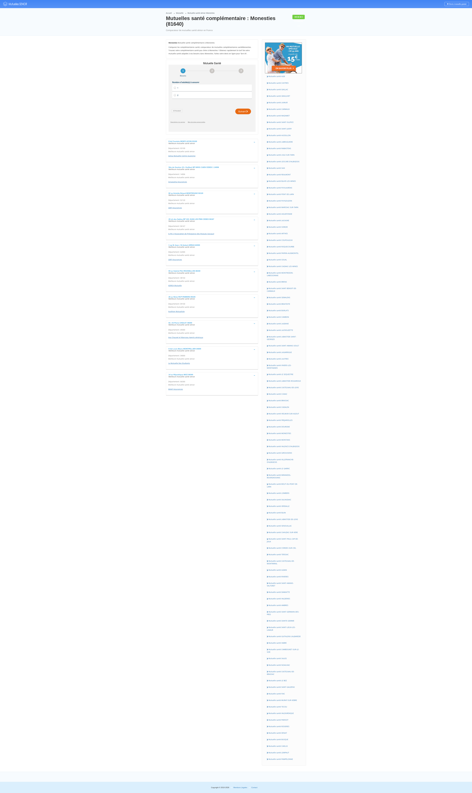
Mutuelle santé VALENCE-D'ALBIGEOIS (284, 446)
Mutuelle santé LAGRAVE (278, 323)
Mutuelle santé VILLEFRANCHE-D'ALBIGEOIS (280, 460)
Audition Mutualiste (176, 311)
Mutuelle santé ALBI (276, 76)
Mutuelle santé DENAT (277, 733)
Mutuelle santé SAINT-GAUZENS (281, 687)
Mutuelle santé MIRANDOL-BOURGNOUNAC (279, 476)
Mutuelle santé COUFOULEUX (280, 240)
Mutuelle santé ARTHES (278, 233)
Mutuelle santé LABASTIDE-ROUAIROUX (284, 381)
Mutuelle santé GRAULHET (279, 96)
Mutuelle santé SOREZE (278, 227)
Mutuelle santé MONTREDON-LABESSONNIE (280, 274)
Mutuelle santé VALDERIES (279, 598)
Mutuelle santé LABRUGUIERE (280, 142)
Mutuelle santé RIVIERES (278, 576)
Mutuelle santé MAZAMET (279, 115)
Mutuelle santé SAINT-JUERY (280, 129)
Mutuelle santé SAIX (276, 168)
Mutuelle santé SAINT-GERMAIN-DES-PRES (283, 613)
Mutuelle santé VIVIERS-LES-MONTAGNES (279, 366)
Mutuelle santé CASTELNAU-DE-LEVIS (283, 387)
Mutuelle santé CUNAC (277, 394)
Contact (254, 787)
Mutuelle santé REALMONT (279, 174)
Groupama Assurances (177, 182)
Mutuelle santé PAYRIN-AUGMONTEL (283, 253)
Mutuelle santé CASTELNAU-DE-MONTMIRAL (281, 562)
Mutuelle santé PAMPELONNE (280, 759)
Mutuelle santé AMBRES (278, 605)
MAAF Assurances (175, 389)
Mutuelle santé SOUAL (277, 260)
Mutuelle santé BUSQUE (278, 739)
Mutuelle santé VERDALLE (278, 506)
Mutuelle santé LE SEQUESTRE (280, 374)
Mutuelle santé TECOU (277, 707)
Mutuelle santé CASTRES (278, 83)
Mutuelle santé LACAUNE (278, 220)
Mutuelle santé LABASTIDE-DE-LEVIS (283, 519)
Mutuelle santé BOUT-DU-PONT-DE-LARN (282, 485)
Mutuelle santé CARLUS (278, 746)
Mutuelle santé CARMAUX (279, 109)
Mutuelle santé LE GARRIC (279, 468)
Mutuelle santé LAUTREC (278, 359)
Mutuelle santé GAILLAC (278, 89)
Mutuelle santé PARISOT (278, 720)
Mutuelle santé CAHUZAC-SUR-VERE (283, 532)
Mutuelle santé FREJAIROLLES (280, 420)
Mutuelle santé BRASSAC (278, 400)
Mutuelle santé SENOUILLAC (280, 526)
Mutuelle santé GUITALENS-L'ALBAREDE (284, 636)
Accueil (169, 13)
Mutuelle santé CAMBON (278, 317)
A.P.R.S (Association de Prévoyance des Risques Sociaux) (191, 234)
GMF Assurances (175, 208)
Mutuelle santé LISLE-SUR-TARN (281, 155)
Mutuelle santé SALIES (277, 658)
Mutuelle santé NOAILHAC (279, 665)
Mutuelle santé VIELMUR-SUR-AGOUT (283, 413)
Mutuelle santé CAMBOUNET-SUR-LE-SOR (283, 650)
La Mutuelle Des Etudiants (179, 363)
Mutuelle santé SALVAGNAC (279, 499)
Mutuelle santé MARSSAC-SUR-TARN (283, 207)
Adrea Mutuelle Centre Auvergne (181, 156)
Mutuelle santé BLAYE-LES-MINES (282, 181)
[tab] (212, 142)
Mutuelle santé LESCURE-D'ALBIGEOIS (283, 161)
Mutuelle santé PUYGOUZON (280, 201)
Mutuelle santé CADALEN (278, 407)
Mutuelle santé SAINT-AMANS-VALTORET (280, 584)
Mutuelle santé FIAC (276, 694)
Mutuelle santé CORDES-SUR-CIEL (282, 548)
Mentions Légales (240, 787)
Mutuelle (179, 13)
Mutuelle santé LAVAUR (278, 102)
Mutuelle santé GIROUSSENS (280, 453)
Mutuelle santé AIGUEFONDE (280, 214)
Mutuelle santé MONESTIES (279, 433)
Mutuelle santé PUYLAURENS (280, 188)
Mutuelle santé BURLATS (278, 310)
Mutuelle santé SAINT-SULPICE (281, 122)
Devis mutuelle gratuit (457, 4)
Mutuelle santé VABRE (277, 643)
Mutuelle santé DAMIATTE (279, 592)
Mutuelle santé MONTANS (279, 440)
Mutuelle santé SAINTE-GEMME (281, 621)
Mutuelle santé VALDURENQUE (281, 713)
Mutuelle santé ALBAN (277, 570)
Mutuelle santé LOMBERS (278, 493)
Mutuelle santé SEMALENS (279, 297)
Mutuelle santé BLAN (277, 512)
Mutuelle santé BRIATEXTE (279, 304)
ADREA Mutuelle (175, 285)
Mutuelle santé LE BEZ (277, 680)
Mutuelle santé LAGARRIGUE (280, 352)
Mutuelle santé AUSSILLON (279, 135)
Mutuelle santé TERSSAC (278, 554)
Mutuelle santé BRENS (277, 282)
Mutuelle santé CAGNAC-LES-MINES (283, 266)
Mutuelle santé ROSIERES (278, 726)
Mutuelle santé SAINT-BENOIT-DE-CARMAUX (282, 289)
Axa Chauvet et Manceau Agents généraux (185, 337)
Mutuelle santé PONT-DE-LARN (281, 194)
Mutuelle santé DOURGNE (279, 427)
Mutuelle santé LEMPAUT (278, 752)
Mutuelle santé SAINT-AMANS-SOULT (283, 345)
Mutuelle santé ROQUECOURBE (281, 246)
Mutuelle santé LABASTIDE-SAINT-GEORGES (281, 338)
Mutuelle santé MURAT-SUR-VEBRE (282, 700)
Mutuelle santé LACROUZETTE (280, 330)
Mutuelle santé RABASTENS (279, 148)
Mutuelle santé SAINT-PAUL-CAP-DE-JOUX (282, 540)
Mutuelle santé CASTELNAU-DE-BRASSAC (281, 672)
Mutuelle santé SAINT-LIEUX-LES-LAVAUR (281, 628)
